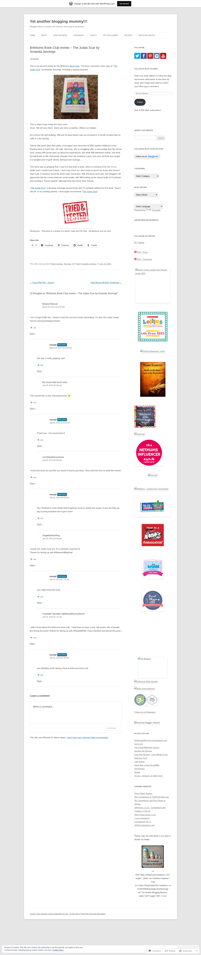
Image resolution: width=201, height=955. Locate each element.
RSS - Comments (144, 259)
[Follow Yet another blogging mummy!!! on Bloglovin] (147, 158)
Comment (111, 728)
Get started (124, 4)
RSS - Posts (142, 252)
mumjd (53, 345)
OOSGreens (139, 769)
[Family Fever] (75, 227)
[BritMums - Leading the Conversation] (151, 489)
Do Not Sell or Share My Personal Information (87, 914)
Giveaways (79, 35)
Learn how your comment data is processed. (87, 737)
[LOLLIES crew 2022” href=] (152, 341)
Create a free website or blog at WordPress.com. (49, 914)
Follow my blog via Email (146, 69)
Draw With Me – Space (42, 282)
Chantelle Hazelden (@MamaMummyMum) (63, 614)
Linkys (93, 35)
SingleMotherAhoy (51, 535)
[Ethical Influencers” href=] (152, 351)
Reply (32, 334)
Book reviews (57, 264)
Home (32, 35)
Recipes (128, 35)
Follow (140, 102)
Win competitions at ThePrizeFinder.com (151, 797)
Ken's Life (138, 744)
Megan (137, 772)
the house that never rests (54, 382)
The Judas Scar (38, 188)
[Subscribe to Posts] (135, 252)
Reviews (67, 264)
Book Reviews (60, 35)
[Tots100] (152, 475)
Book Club (74, 66)
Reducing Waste (147, 35)
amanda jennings (89, 264)
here (146, 86)
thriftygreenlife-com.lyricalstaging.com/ (150, 740)
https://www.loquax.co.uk (145, 815)
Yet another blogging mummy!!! (58, 21)
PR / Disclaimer (110, 35)
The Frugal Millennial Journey (146, 747)
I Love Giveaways (142, 818)
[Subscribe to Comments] (135, 259)
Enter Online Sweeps (143, 793)
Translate (156, 210)
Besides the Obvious (143, 751)
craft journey (139, 762)
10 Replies (34, 59)
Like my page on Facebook (146, 220)
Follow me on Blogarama (144, 712)
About (44, 35)
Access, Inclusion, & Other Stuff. (148, 776)
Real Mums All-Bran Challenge (106, 282)
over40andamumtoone (53, 457)
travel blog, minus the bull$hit (146, 765)
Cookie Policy (58, 950)
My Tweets (139, 242)
